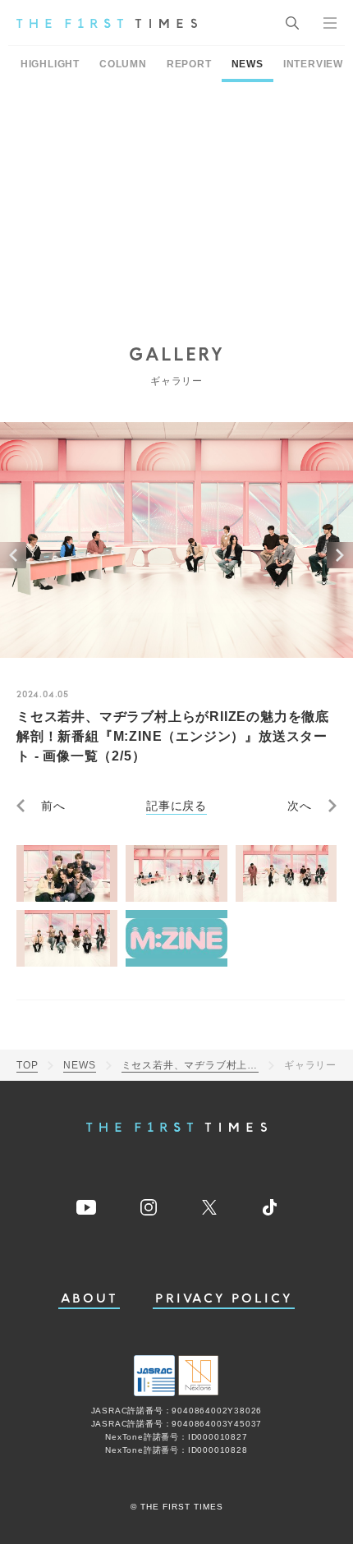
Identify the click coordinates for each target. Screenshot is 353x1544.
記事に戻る (176, 805)
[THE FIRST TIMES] (106, 23)
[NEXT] (340, 555)
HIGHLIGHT (50, 64)
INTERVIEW (313, 64)
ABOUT (89, 1299)
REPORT (189, 64)
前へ (53, 805)
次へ (299, 805)
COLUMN (123, 64)
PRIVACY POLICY (223, 1299)
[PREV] (13, 555)
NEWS (248, 64)
